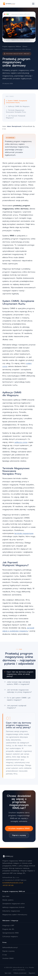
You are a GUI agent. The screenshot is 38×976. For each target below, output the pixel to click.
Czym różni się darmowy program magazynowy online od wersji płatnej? (18, 674)
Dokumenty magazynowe (11, 911)
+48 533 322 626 (7, 885)
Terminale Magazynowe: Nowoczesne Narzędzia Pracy (16, 111)
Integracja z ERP (8, 925)
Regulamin (32, 973)
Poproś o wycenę (19, 835)
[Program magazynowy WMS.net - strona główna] (9, 4)
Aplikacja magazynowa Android (13, 907)
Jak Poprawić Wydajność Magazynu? (15, 117)
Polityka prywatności (20, 973)
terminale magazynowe (23, 533)
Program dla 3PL (8, 929)
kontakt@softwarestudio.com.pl (12, 883)
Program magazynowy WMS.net (11, 46)
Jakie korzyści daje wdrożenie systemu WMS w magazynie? (17, 683)
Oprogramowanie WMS (10, 933)
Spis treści (5, 896)
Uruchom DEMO (8, 958)
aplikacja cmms (20, 442)
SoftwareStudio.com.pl (10, 947)
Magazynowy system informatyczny (14, 914)
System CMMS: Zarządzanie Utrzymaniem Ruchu (16, 101)
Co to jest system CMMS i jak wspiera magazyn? (17, 699)
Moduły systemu (7, 900)
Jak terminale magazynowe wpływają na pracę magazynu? (18, 691)
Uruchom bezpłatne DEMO (19, 828)
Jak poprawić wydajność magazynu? (15, 706)
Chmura (24, 46)
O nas (4, 955)
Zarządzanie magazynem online (13, 903)
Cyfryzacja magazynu (10, 936)
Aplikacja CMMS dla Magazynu (18, 106)
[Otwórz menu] (33, 4)
